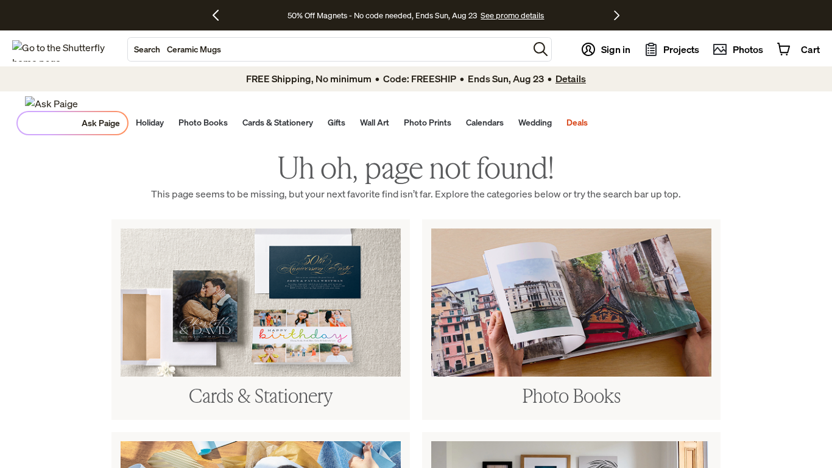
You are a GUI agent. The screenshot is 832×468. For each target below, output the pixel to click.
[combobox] (328, 49)
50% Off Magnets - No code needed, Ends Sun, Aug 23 (382, 15)
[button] (540, 49)
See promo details (512, 15)
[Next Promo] (616, 15)
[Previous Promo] (220, 15)
